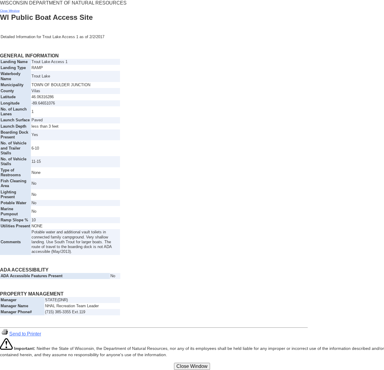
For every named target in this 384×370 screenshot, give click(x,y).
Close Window (10, 10)
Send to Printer (25, 333)
